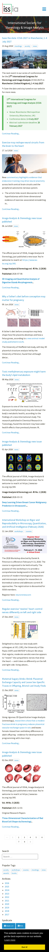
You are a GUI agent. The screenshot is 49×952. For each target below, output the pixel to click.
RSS (21, 926)
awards (6, 873)
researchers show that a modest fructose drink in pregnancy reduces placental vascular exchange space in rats (23, 724)
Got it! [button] (24, 947)
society (27, 46)
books (14, 873)
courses (29, 531)
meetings (18, 46)
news (35, 46)
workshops (18, 531)
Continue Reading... (11, 133)
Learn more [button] (9, 940)
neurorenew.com (23, 594)
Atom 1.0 (9, 926)
